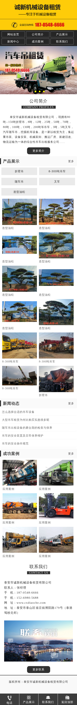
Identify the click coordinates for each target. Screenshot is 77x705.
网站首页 (13, 34)
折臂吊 (19, 171)
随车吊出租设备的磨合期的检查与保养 (27, 427)
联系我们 (62, 41)
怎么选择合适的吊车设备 (18, 411)
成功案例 (38, 41)
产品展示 (62, 34)
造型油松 (19, 191)
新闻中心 (13, 41)
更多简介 (38, 150)
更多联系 (38, 669)
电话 (9, 702)
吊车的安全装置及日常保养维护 (22, 435)
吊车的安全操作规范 (15, 443)
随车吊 (19, 181)
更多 (71, 161)
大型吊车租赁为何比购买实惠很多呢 (25, 419)
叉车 (57, 181)
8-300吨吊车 (57, 171)
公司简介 (38, 34)
